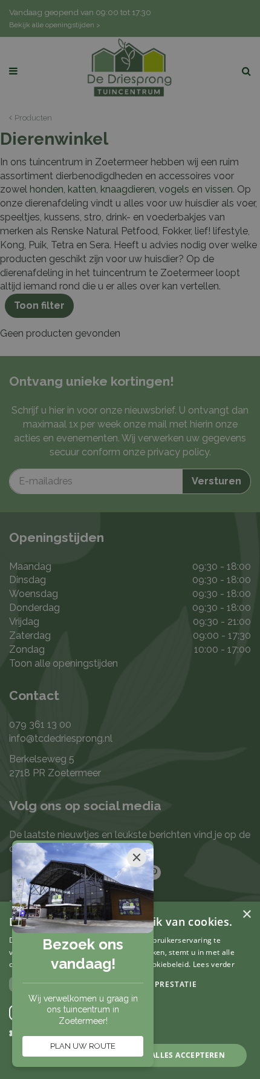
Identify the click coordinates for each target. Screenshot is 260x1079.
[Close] (136, 857)
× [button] (246, 914)
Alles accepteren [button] (188, 1055)
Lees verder (214, 964)
